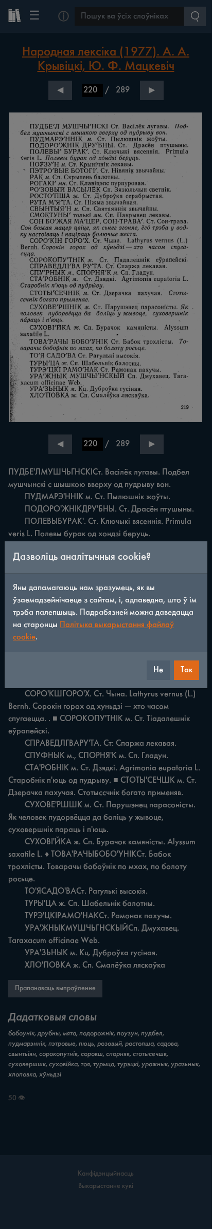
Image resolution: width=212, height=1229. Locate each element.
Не (158, 670)
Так (186, 670)
